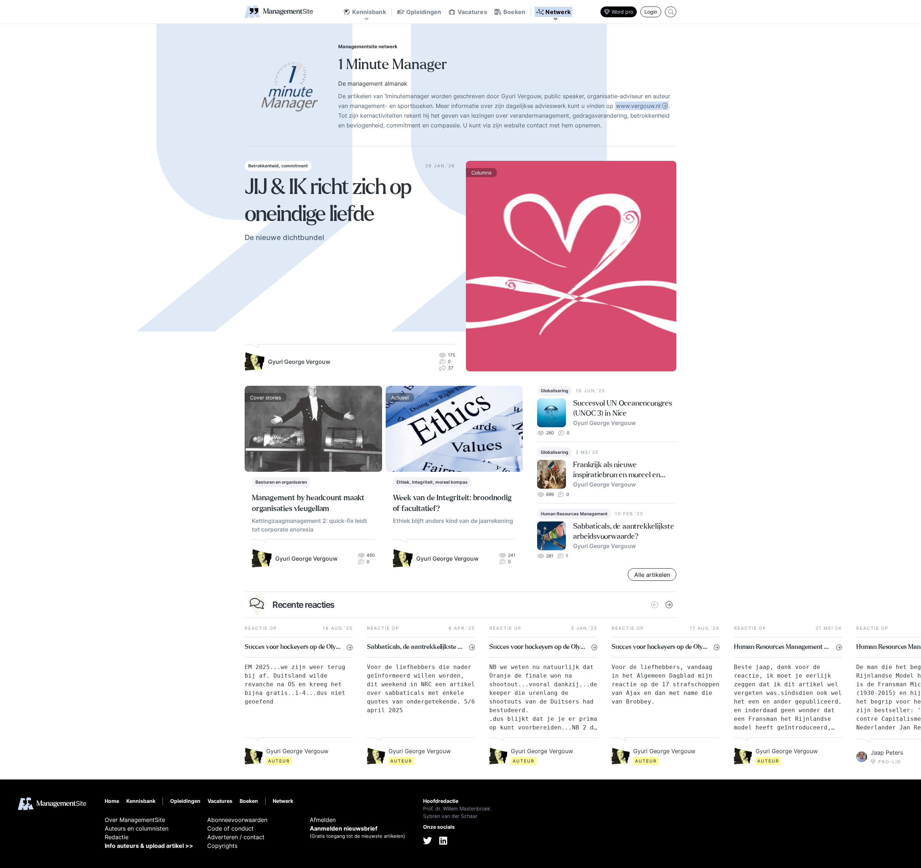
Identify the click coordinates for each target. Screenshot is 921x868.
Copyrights (222, 845)
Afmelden (323, 819)
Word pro (622, 12)
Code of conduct (230, 828)
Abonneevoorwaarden (237, 819)
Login (650, 12)
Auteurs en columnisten (136, 828)
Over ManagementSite (135, 819)
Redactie (116, 837)
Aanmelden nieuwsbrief (343, 828)
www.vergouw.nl (638, 105)
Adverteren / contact (235, 837)
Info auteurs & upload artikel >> (149, 845)
